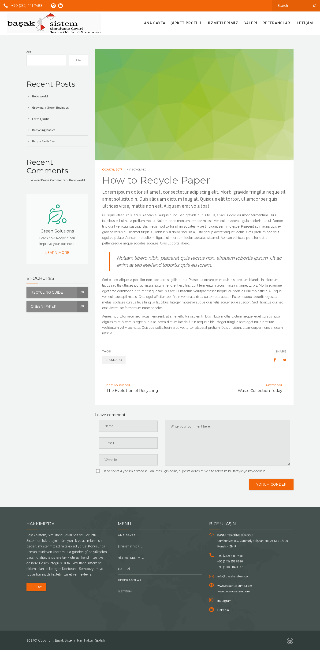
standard (114, 360)
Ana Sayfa (154, 23)
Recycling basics (44, 130)
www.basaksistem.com (233, 591)
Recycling (137, 169)
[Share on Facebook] (272, 360)
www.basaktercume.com (234, 586)
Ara (28, 52)
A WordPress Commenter (49, 180)
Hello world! (40, 96)
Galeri (250, 23)
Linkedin (223, 610)
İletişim (304, 23)
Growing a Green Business (50, 107)
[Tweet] (282, 360)
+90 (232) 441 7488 (27, 6)
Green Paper (43, 306)
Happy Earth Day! (44, 141)
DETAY (36, 587)
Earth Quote (40, 119)
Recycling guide (47, 292)
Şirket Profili (186, 23)
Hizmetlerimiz (222, 23)
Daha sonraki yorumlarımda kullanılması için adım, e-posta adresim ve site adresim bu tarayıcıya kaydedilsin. (184, 471)
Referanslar (276, 23)
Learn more (57, 253)
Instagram (224, 600)
